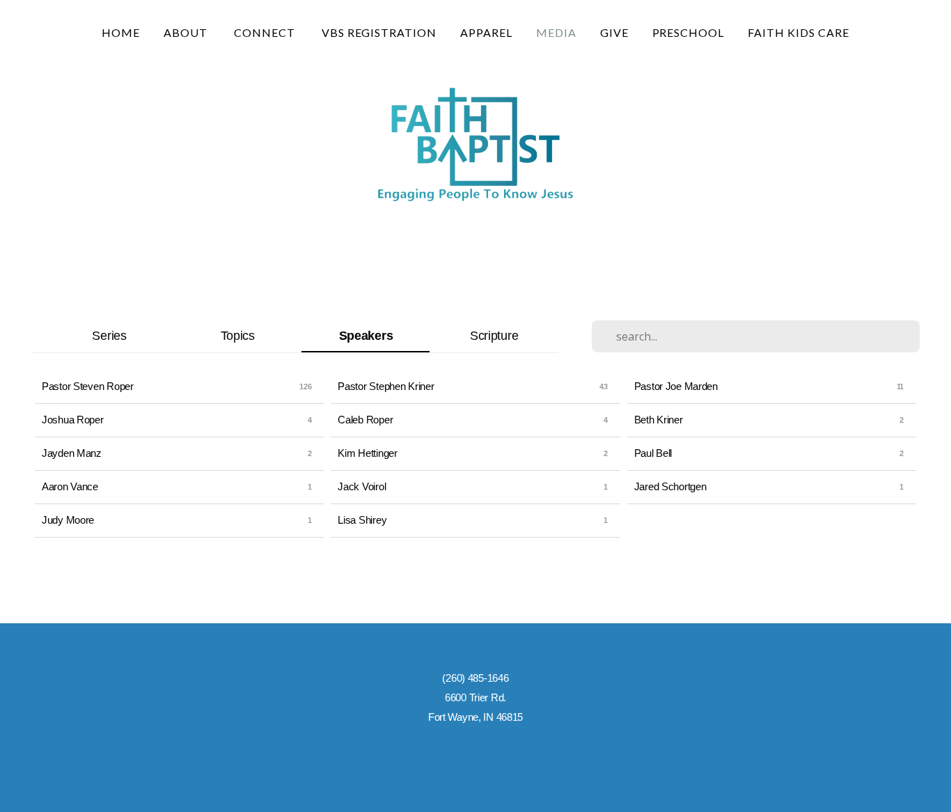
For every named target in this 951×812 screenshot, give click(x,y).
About (187, 32)
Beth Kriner (658, 419)
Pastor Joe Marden (676, 386)
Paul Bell (653, 453)
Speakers (366, 335)
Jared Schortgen (670, 486)
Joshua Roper (73, 419)
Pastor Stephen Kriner (386, 386)
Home (121, 32)
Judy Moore (68, 520)
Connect (266, 32)
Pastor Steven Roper (88, 386)
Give (614, 32)
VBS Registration (379, 32)
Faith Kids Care (798, 32)
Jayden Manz (72, 453)
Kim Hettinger (367, 453)
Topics (238, 335)
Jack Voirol (362, 486)
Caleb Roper (365, 419)
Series (109, 335)
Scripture (494, 335)
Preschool (688, 32)
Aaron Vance (70, 486)
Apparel (486, 32)
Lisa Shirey (362, 520)
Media (556, 32)
